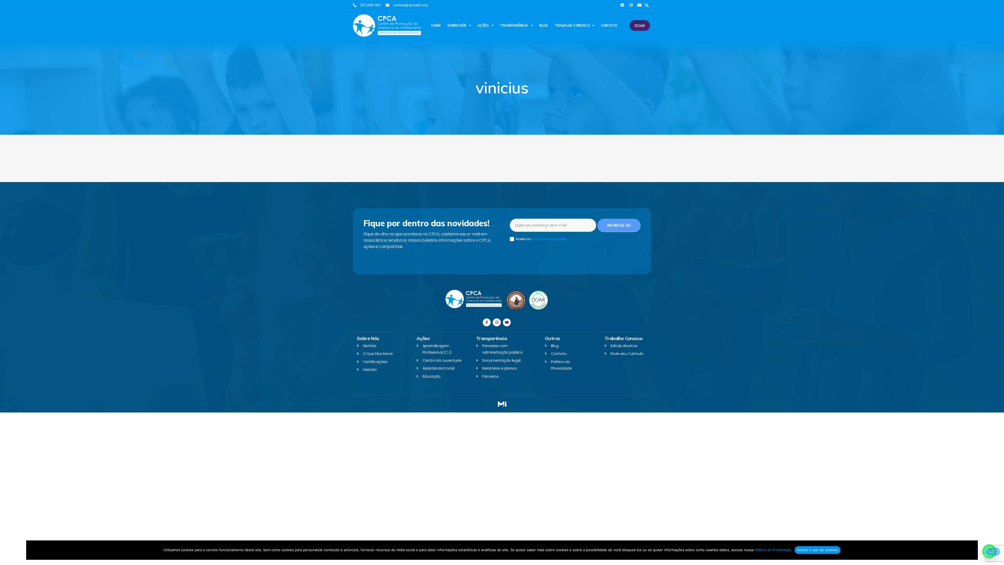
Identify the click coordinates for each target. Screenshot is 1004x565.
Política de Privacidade (773, 550)
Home (436, 25)
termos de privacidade (549, 238)
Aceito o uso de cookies (817, 550)
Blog (543, 25)
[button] (646, 5)
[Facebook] (622, 5)
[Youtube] (639, 5)
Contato (609, 25)
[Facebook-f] (487, 322)
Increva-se (619, 225)
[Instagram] (631, 5)
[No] (992, 551)
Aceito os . (541, 239)
